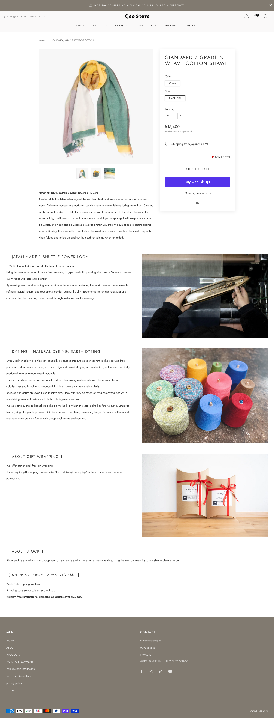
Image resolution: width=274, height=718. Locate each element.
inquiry (10, 690)
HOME (80, 25)
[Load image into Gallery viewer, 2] (96, 173)
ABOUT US (99, 25)
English (36, 16)
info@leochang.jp (150, 640)
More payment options (198, 193)
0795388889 (147, 648)
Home (42, 40)
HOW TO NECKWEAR (19, 662)
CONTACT (191, 25)
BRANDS (121, 25)
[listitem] (137, 5)
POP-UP (170, 25)
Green (172, 83)
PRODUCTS (146, 25)
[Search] (265, 16)
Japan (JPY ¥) (13, 16)
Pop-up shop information (20, 669)
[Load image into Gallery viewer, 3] (109, 173)
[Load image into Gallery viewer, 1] (82, 173)
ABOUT (10, 648)
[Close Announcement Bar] (270, 5)
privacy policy (14, 683)
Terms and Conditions (18, 676)
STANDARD (175, 98)
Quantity (170, 109)
